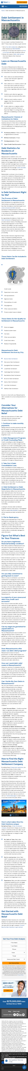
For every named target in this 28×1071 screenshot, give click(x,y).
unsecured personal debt (8, 208)
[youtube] (17, 1014)
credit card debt (21, 167)
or (8, 990)
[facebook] (14, 1014)
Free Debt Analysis (22, 2)
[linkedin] (20, 1014)
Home (3, 10)
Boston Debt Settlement (11, 359)
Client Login (16, 1011)
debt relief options (19, 54)
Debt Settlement (6, 220)
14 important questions (16, 767)
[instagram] (23, 1014)
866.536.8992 (16, 49)
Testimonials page (11, 796)
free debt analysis (11, 47)
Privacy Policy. (21, 975)
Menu (6, 6)
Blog (9, 1011)
